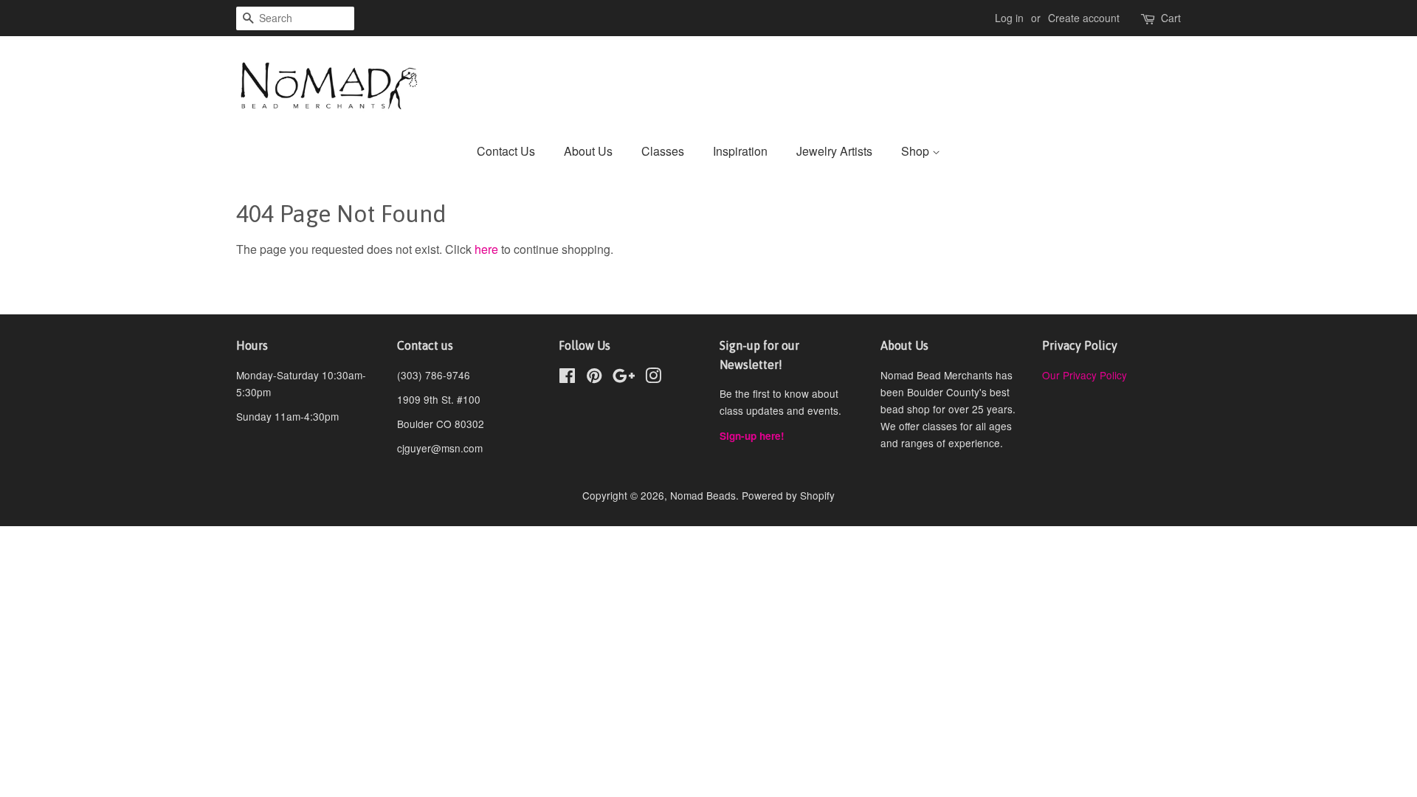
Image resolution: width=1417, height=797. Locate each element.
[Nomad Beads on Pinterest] (594, 377)
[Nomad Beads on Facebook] (567, 377)
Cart (1171, 17)
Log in (1009, 17)
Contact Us (506, 150)
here (486, 249)
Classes (662, 150)
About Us (588, 150)
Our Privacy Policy (1084, 375)
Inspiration (740, 150)
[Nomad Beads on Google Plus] (624, 377)
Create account (1084, 17)
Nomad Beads (703, 495)
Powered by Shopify (788, 495)
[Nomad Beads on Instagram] (653, 377)
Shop (916, 150)
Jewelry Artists (834, 150)
